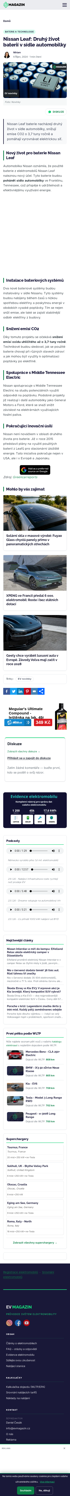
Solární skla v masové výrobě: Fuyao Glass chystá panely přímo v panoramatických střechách (34, 540)
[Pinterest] (27, 691)
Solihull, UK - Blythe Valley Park (27, 1166)
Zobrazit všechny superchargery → (35, 1242)
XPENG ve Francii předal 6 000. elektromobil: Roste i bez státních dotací (32, 600)
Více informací (47, 1481)
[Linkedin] (20, 691)
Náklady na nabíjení (18, 1398)
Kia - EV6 (31, 1083)
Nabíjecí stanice (15, 1366)
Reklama (11, 1439)
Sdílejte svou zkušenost (20, 1360)
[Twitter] (13, 691)
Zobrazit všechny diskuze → (23, 751)
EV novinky (24, 679)
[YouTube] (26, 1323)
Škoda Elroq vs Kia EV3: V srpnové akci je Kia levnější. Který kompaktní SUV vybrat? (34, 990)
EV (19, 1307)
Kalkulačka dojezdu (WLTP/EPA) (25, 1386)
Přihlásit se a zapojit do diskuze (29, 758)
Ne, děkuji (44, 1490)
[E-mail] (34, 691)
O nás (9, 1434)
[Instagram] (9, 1323)
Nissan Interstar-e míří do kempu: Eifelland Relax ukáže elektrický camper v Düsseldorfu (35, 952)
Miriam (17, 52)
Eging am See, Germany (22, 1203)
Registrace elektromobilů (20, 1272)
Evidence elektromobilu (20, 1354)
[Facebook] (6, 691)
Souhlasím (25, 1490)
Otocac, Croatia (17, 1184)
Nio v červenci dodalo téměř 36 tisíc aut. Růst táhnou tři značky (33, 972)
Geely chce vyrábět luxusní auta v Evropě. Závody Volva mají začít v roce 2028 (32, 660)
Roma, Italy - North (19, 1221)
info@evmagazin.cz (18, 1428)
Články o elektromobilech (21, 1343)
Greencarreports (25, 477)
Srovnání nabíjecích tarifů (21, 1392)
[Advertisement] (35, 234)
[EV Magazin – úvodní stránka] (14, 5)
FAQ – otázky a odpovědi (21, 1348)
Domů (7, 20)
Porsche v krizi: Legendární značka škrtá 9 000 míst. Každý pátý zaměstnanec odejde (34, 1008)
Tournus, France (17, 1147)
